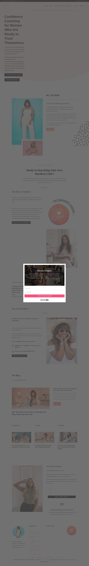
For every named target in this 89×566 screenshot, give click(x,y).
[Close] (64, 265)
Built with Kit (45, 300)
